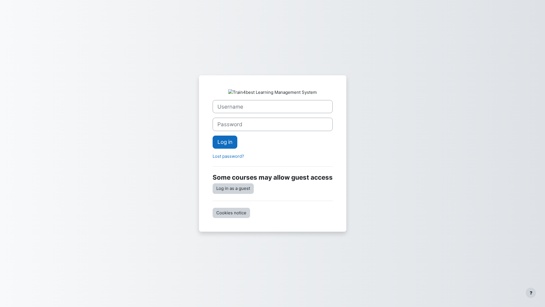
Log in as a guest (233, 188)
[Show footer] (531, 293)
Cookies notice (231, 212)
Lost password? (228, 156)
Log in (224, 142)
